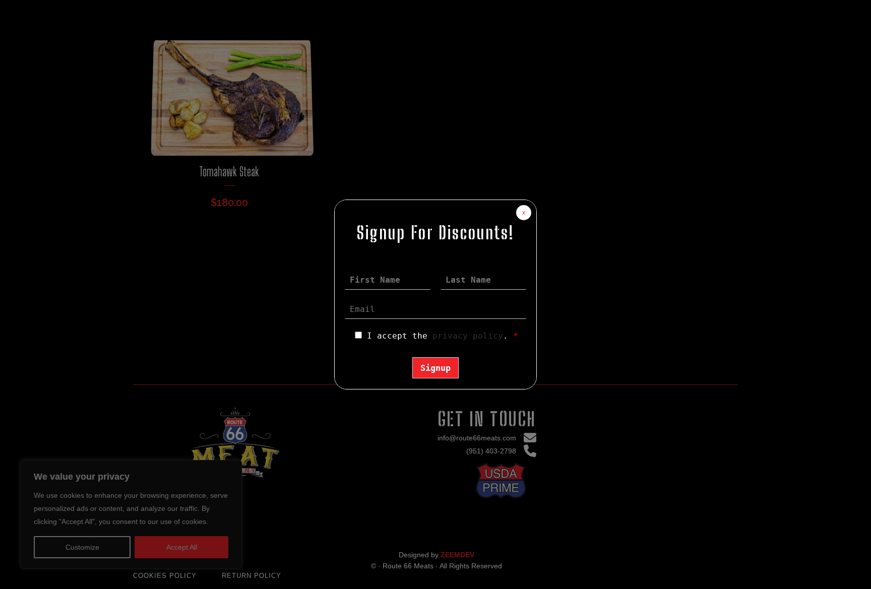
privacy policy (467, 336)
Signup (435, 368)
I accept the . (442, 336)
